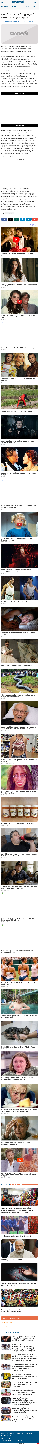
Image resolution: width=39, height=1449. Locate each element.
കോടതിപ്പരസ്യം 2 (7, 1327)
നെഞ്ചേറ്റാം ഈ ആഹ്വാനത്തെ (11, 1260)
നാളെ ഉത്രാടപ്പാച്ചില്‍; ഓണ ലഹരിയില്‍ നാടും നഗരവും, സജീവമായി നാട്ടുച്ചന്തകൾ (24, 1384)
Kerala (21, 7)
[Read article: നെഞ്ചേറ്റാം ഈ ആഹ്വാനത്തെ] (19, 1248)
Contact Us (11, 1433)
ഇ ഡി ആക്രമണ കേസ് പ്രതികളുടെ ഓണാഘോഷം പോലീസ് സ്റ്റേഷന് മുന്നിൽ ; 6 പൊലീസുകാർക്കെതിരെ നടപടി (23, 1419)
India (27, 7)
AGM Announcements (7, 1435)
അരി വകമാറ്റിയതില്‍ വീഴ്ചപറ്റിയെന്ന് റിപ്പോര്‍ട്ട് (16, 1236)
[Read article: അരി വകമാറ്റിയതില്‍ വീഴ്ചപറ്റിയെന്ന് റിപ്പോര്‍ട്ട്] (19, 1225)
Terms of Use (20, 1433)
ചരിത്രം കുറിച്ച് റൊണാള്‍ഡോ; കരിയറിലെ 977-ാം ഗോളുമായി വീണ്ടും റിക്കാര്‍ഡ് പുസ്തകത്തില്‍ (24, 1376)
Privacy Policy (29, 1433)
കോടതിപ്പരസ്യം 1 (7, 1323)
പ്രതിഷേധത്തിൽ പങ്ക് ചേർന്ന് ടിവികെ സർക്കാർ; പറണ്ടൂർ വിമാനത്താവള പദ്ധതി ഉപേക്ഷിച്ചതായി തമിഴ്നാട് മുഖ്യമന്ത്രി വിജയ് (24, 1367)
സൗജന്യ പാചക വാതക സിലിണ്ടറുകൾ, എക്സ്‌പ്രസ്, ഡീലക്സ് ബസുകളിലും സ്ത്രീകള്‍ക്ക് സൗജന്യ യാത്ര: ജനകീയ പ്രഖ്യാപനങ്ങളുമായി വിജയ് (23, 1349)
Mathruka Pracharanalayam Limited (11, 1439)
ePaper (14, 7)
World (34, 7)
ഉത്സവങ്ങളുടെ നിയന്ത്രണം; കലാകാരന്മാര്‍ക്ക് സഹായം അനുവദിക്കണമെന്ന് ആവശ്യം (19, 1310)
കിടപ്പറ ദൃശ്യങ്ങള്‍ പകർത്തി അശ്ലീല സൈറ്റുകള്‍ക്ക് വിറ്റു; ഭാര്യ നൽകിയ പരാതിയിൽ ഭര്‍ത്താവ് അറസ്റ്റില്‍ (23, 1339)
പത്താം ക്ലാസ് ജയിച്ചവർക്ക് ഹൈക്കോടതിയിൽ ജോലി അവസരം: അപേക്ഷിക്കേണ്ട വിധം (24, 1410)
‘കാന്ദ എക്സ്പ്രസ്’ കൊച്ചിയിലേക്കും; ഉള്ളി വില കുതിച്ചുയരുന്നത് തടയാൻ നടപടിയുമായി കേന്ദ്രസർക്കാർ (23, 1392)
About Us (3, 1433)
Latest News (5, 7)
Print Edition (9, 213)
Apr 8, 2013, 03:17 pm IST (27, 21)
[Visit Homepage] (18, 2)
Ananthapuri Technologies (16, 1440)
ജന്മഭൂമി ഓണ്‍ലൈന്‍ (12, 21)
